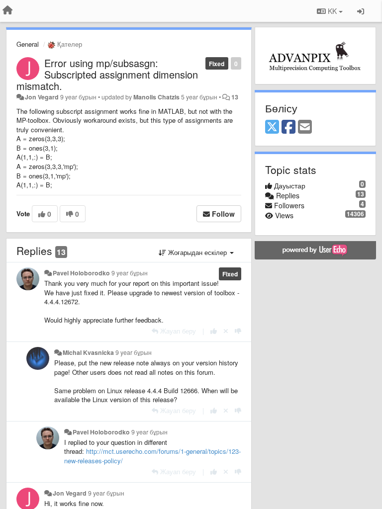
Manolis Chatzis (156, 96)
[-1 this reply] (238, 331)
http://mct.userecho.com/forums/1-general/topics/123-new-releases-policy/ (152, 455)
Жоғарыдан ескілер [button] (197, 252)
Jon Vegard (42, 96)
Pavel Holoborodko (81, 272)
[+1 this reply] (213, 331)
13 (234, 96)
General (27, 44)
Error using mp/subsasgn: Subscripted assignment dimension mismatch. (107, 74)
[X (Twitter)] (272, 127)
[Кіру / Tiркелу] (361, 10)
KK (332, 11)
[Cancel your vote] (225, 331)
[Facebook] (288, 127)
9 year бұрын (129, 272)
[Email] (305, 127)
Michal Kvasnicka (88, 352)
